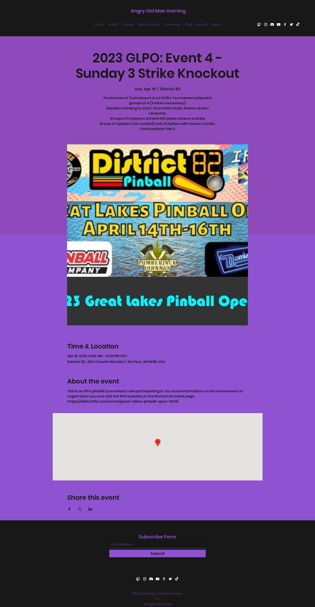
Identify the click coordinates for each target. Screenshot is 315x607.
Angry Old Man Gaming (158, 11)
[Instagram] (266, 24)
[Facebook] (285, 24)
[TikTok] (298, 24)
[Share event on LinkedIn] (90, 509)
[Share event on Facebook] (69, 509)
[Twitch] (259, 24)
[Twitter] (291, 24)
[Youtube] (278, 24)
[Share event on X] (80, 509)
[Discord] (272, 24)
